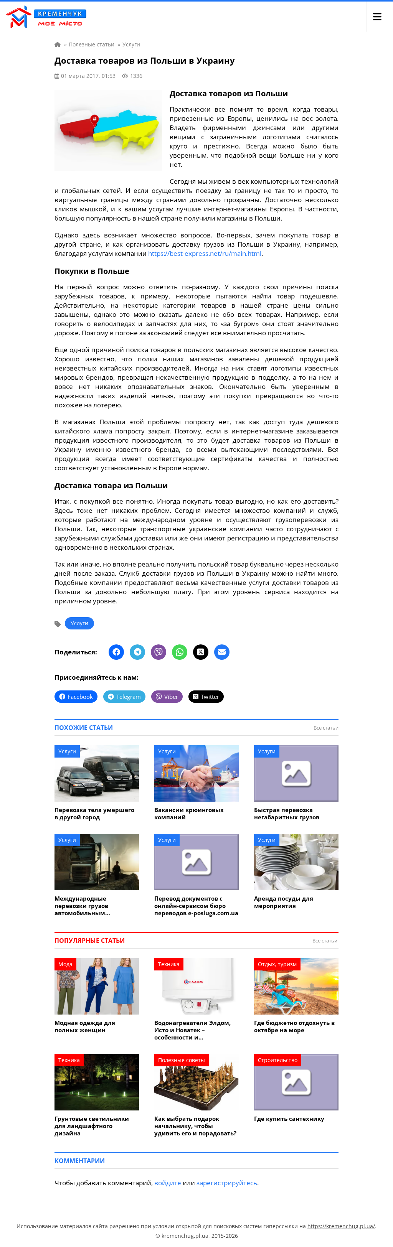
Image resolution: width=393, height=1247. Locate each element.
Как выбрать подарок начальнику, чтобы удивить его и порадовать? (195, 1126)
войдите (167, 1182)
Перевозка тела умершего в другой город (94, 813)
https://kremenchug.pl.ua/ (341, 1226)
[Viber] (158, 652)
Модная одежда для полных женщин (84, 1026)
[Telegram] (137, 652)
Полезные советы (181, 1060)
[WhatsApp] (179, 652)
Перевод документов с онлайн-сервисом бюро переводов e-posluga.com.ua (196, 906)
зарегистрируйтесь (226, 1182)
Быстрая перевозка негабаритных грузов (286, 813)
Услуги (79, 623)
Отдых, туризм (277, 964)
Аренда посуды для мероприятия (283, 902)
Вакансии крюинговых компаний (189, 813)
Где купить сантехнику (289, 1118)
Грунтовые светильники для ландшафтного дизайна (91, 1126)
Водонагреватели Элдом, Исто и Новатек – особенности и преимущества (192, 1030)
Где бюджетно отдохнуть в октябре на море (294, 1026)
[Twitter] (200, 652)
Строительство (277, 1060)
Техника (169, 964)
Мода (65, 964)
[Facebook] (116, 652)
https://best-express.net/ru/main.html (204, 253)
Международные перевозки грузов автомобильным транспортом (81, 906)
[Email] (222, 652)
